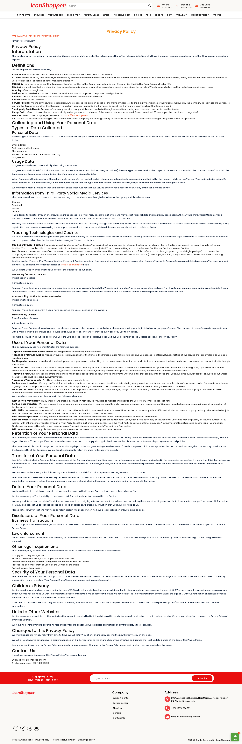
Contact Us (119, 717)
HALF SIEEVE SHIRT (121, 15)
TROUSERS (39, 15)
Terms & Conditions (22, 739)
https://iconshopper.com (77, 115)
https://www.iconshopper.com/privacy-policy (35, 35)
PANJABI (216, 15)
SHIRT (169, 15)
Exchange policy (86, 739)
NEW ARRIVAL (23, 15)
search (149, 5)
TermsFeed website (71, 264)
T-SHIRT (138, 15)
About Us (117, 707)
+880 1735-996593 (180, 708)
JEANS (106, 15)
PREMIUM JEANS (91, 15)
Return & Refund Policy (63, 739)
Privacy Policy (42, 739)
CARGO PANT (73, 15)
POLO (148, 15)
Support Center (121, 697)
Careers (117, 712)
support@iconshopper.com (185, 716)
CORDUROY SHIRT (200, 15)
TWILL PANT (182, 15)
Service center (120, 702)
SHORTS (159, 15)
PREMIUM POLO (55, 15)
